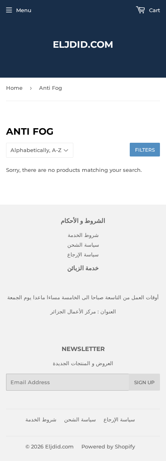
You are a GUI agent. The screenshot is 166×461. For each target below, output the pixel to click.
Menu (23, 10)
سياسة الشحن (83, 244)
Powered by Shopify (108, 446)
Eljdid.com (83, 44)
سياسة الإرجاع (83, 254)
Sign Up (144, 382)
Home (14, 88)
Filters (145, 150)
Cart (153, 10)
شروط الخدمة (83, 235)
